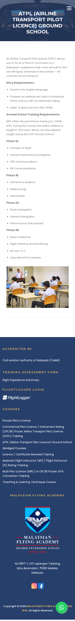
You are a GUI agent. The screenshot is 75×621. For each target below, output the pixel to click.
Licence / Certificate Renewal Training (28, 454)
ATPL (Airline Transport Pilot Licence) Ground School (37, 442)
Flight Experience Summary (20, 380)
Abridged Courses (14, 448)
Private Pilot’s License (16, 421)
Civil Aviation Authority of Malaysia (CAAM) (31, 360)
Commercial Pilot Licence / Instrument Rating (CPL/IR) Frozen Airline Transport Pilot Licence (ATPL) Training (33, 431)
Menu (69, 8)
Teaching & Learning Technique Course (29, 482)
